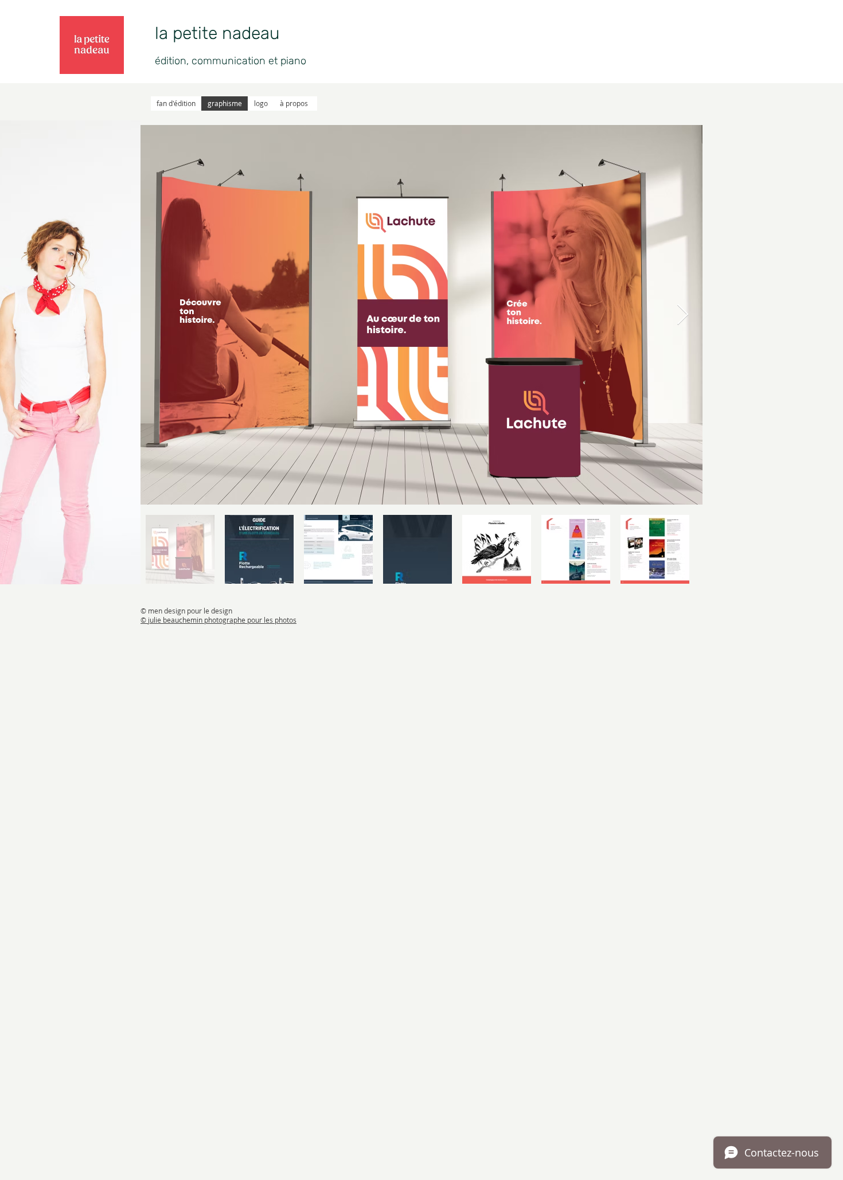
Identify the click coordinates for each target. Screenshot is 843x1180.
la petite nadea (212, 33)
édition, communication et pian (227, 60)
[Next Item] (682, 315)
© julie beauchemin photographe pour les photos (218, 619)
